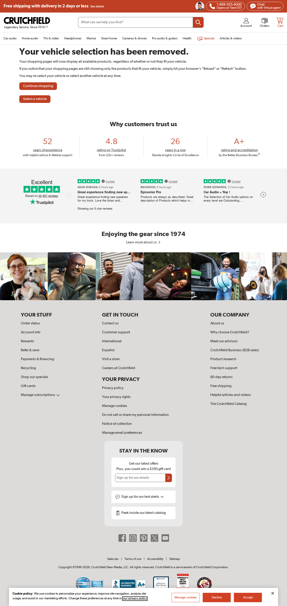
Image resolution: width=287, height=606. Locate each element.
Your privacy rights (116, 397)
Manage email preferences (122, 433)
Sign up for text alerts (140, 497)
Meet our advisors (224, 341)
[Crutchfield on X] (154, 538)
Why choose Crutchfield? (229, 332)
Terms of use (132, 559)
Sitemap (174, 559)
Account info (30, 332)
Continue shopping (38, 86)
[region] (143, 276)
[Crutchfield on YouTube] (165, 538)
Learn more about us (142, 242)
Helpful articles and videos (230, 395)
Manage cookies (114, 406)
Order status (30, 323)
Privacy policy (113, 388)
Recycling (28, 368)
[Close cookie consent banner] (272, 593)
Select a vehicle (35, 99)
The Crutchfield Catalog (228, 404)
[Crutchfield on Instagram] (132, 538)
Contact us (110, 323)
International (112, 341)
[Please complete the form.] (168, 478)
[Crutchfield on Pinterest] (143, 538)
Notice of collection (117, 424)
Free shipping (54, 6)
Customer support (116, 332)
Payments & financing (37, 359)
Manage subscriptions (38, 395)
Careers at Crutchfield (118, 368)
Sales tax (113, 559)
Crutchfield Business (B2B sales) (234, 350)
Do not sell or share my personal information (135, 415)
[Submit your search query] (198, 22)
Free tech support (223, 368)
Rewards (27, 341)
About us (217, 323)
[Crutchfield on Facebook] (122, 538)
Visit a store (111, 359)
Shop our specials (34, 377)
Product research (223, 359)
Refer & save (30, 350)
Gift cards (28, 386)
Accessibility (155, 559)
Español (108, 350)
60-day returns (221, 377)
